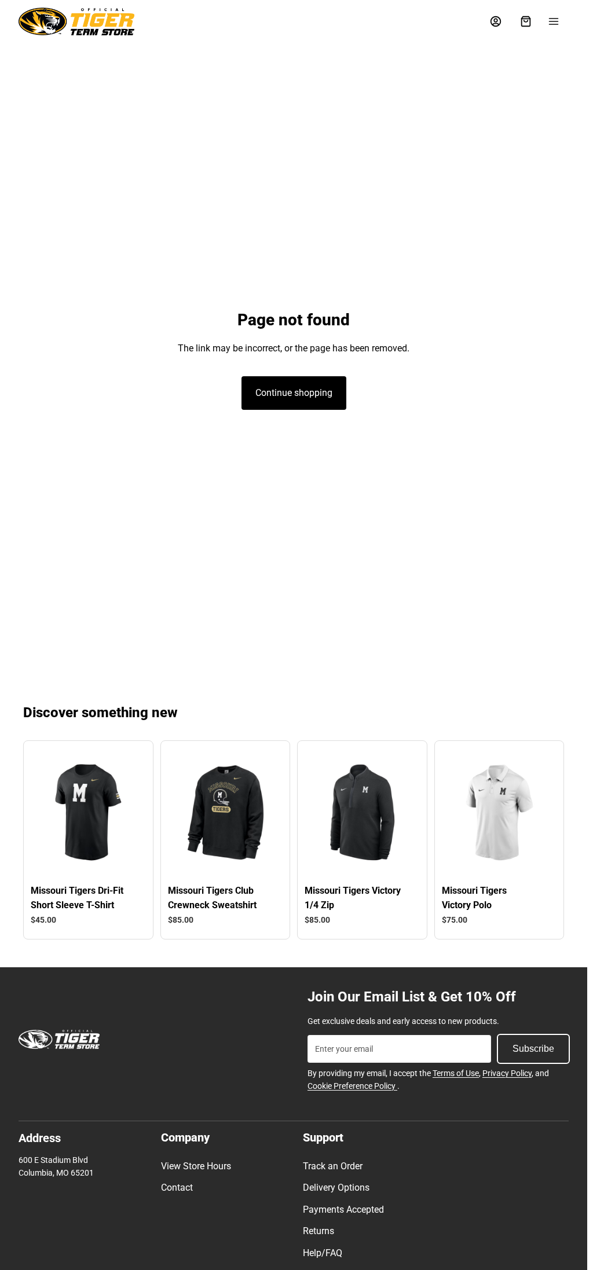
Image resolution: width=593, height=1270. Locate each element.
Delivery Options (336, 1187)
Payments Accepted (343, 1209)
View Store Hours (196, 1166)
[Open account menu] (495, 21)
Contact (177, 1187)
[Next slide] (129, 812)
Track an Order (333, 1166)
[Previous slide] (47, 812)
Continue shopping (293, 392)
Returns (318, 1230)
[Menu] (554, 21)
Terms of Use (456, 1073)
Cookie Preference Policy (352, 1086)
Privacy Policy (507, 1073)
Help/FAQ (322, 1252)
